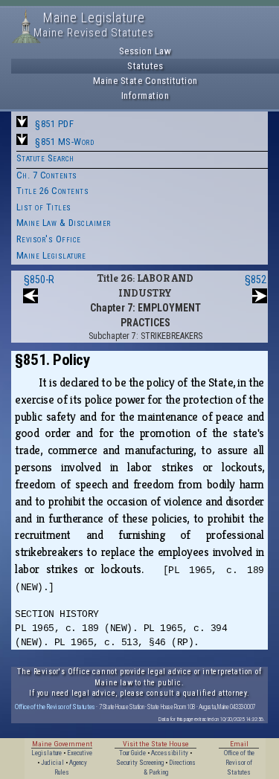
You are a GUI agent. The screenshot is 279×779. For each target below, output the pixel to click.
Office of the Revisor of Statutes (55, 706)
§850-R (39, 279)
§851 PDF (54, 123)
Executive (79, 753)
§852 (255, 279)
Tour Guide (132, 753)
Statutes (145, 65)
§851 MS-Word (64, 141)
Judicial (52, 762)
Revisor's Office (48, 239)
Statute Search (45, 158)
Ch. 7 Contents (46, 175)
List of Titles (43, 207)
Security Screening (140, 762)
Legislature (46, 753)
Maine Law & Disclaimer (63, 222)
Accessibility (169, 753)
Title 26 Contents (52, 190)
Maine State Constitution (145, 80)
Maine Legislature (51, 255)
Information (145, 95)
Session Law (145, 50)
